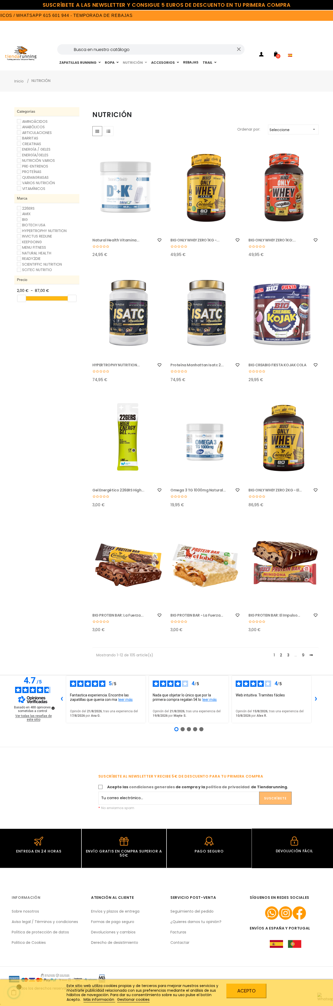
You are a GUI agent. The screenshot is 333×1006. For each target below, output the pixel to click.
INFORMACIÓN (26, 897)
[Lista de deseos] (159, 240)
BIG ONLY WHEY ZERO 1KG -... (194, 240)
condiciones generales (152, 787)
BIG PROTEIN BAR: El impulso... (274, 615)
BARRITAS (30, 138)
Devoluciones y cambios (113, 932)
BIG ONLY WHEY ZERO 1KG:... (272, 240)
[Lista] (108, 131)
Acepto (246, 991)
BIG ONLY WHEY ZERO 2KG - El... (275, 490)
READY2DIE (31, 258)
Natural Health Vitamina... (115, 240)
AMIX (26, 213)
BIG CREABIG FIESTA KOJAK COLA (277, 365)
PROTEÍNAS (31, 171)
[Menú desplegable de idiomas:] (291, 48)
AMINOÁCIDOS (35, 121)
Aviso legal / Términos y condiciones (45, 921)
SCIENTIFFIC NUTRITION (42, 264)
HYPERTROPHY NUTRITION (44, 230)
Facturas (178, 932)
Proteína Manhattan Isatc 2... (196, 365)
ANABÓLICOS (33, 127)
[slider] (21, 298)
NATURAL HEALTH (36, 253)
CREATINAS (31, 143)
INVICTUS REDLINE (37, 236)
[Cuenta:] (261, 55)
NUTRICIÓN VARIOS (38, 160)
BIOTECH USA (33, 225)
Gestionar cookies (133, 999)
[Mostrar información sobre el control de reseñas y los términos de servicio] (53, 708)
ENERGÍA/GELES (35, 155)
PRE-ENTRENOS (35, 166)
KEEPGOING (32, 242)
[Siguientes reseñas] (315, 699)
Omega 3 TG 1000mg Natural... (198, 490)
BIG (25, 219)
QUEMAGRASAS (35, 177)
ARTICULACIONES (37, 132)
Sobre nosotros (25, 911)
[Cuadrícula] (97, 131)
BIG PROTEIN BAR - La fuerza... (196, 615)
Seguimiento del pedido (192, 911)
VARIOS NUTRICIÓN (38, 182)
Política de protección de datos (40, 932)
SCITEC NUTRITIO (37, 269)
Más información (99, 999)
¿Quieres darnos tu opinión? (195, 921)
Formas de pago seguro (112, 921)
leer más (125, 699)
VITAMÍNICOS (33, 188)
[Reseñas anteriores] (61, 699)
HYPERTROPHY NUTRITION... (116, 365)
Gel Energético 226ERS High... (118, 490)
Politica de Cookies (29, 942)
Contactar (179, 942)
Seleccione (293, 129)
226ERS (28, 208)
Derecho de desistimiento (114, 942)
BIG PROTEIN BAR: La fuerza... (117, 615)
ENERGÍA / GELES (36, 149)
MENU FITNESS (34, 247)
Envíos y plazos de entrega (115, 911)
